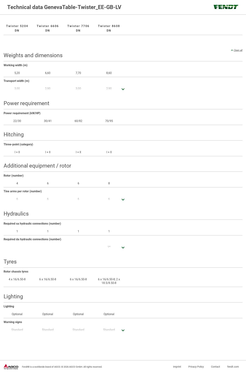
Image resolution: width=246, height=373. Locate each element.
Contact (215, 366)
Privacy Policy (196, 366)
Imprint (177, 366)
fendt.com (233, 366)
